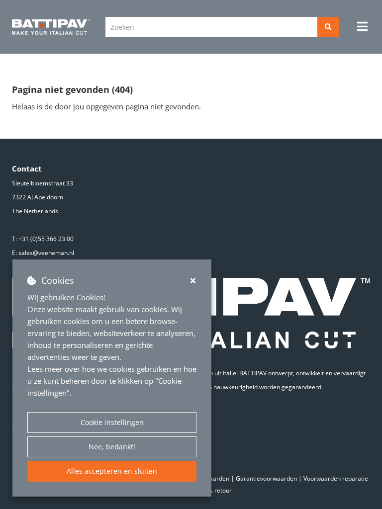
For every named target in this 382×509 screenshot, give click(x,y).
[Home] (51, 27)
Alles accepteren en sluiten (112, 471)
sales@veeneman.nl (46, 253)
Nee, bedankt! (112, 446)
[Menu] (362, 26)
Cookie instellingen (112, 422)
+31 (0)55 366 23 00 (46, 239)
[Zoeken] (328, 27)
